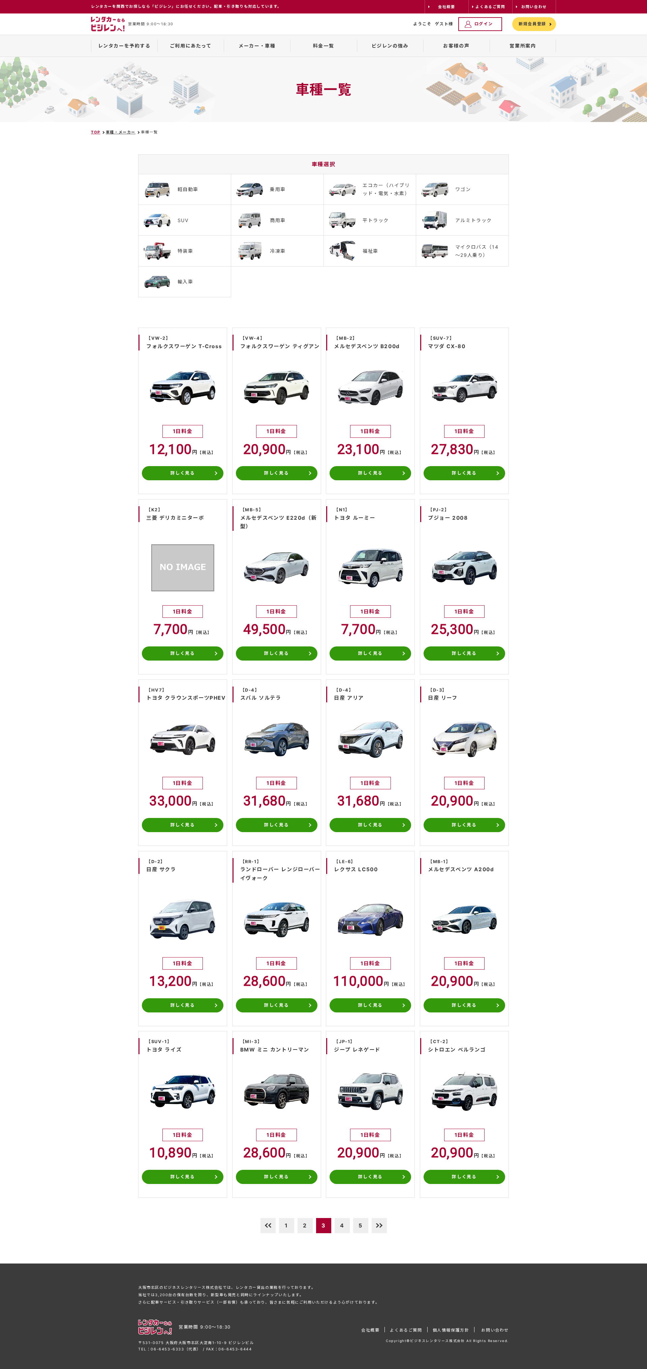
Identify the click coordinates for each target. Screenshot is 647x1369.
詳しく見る (183, 473)
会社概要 (370, 1330)
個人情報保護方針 (451, 1330)
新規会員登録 (532, 23)
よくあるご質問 (406, 1330)
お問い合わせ (495, 1330)
